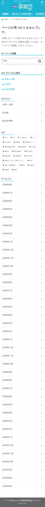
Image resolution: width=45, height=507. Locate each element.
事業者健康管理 (9, 147)
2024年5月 (7, 405)
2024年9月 (7, 372)
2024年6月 (7, 397)
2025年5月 (7, 307)
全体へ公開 (10, 79)
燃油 (23, 165)
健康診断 (23, 147)
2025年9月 (7, 275)
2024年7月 (7, 389)
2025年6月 (7, 299)
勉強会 (6, 151)
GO (13, 137)
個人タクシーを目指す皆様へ (22, 14)
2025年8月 (7, 283)
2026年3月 (7, 226)
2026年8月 (7, 185)
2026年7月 (7, 193)
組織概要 (5, 14)
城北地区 (29, 151)
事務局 (18, 142)
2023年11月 (8, 454)
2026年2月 (7, 234)
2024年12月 (8, 348)
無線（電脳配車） (10, 165)
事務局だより (29, 142)
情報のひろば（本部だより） (14, 160)
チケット (35, 137)
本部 (30, 160)
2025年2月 (7, 332)
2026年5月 (7, 209)
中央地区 (7, 142)
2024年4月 (7, 413)
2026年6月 (7, 201)
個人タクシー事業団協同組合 (21, 500)
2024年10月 (8, 364)
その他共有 (23, 137)
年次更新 (29, 156)
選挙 (15, 170)
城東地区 (19, 156)
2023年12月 (8, 446)
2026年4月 (7, 218)
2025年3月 (7, 324)
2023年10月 (8, 462)
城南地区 (7, 156)
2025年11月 (8, 258)
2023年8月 (7, 478)
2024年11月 (8, 356)
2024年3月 (7, 421)
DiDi (6, 137)
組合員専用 (10, 90)
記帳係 (32, 165)
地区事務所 (18, 151)
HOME (6, 19)
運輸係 (6, 170)
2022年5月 (7, 487)
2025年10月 (8, 267)
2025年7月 (7, 291)
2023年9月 (7, 470)
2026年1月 (7, 242)
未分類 (8, 84)
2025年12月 (8, 250)
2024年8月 (7, 381)
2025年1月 (7, 340)
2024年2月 (7, 429)
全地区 (33, 147)
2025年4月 (7, 315)
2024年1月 (7, 438)
